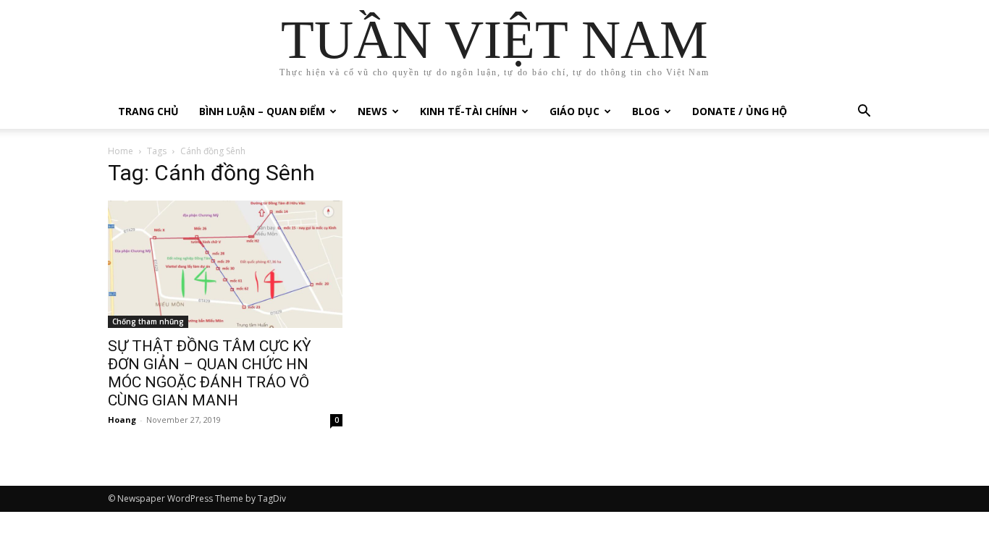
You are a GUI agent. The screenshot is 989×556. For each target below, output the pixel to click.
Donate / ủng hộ (739, 111)
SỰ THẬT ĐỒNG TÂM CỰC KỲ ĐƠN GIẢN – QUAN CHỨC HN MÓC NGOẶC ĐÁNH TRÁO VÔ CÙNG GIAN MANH (209, 373)
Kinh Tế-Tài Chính (468, 111)
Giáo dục (574, 111)
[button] (863, 112)
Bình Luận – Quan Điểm (262, 111)
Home (120, 151)
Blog (646, 111)
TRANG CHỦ (148, 111)
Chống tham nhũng (148, 321)
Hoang (122, 419)
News (372, 111)
